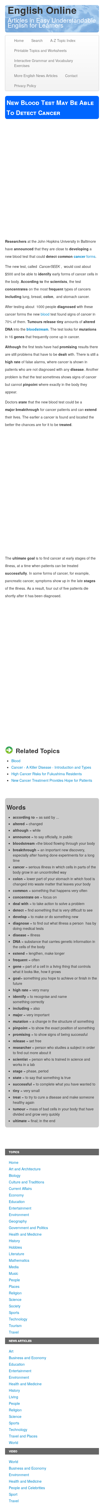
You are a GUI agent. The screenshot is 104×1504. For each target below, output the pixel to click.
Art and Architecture (25, 1168)
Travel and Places (23, 1435)
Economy (16, 1194)
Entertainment (20, 1208)
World (13, 1442)
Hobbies (15, 1247)
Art (11, 1351)
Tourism (15, 1325)
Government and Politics (28, 1227)
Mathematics (19, 1260)
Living (13, 1396)
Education (17, 1201)
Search (37, 40)
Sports (14, 1312)
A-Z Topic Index (62, 40)
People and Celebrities (27, 1487)
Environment (19, 1214)
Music (13, 1273)
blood (45, 314)
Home (19, 40)
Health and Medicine (25, 1234)
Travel (14, 1332)
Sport (13, 1494)
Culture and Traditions (26, 1181)
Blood (15, 760)
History (14, 1240)
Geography (18, 1221)
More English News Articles (36, 75)
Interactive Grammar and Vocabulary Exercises (43, 63)
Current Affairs (20, 1188)
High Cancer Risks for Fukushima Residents (46, 773)
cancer (79, 256)
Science (15, 1299)
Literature (16, 1253)
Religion (15, 1292)
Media (14, 1266)
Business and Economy (27, 1357)
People (14, 1279)
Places (14, 1286)
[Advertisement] (52, 175)
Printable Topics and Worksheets (40, 50)
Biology (14, 1175)
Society (14, 1305)
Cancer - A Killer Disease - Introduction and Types (51, 767)
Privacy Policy (25, 85)
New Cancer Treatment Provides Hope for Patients (51, 780)
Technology (18, 1318)
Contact (71, 75)
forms (90, 256)
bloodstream (37, 329)
